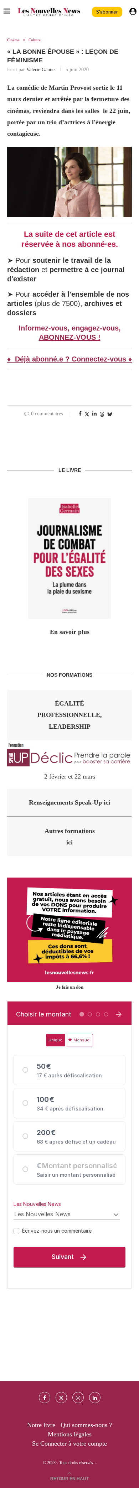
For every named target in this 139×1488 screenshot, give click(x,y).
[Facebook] (44, 1397)
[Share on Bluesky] (109, 414)
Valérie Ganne (40, 69)
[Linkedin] (95, 1397)
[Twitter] (61, 1397)
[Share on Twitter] (86, 414)
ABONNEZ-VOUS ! (70, 337)
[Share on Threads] (101, 414)
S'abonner (107, 12)
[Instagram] (78, 1397)
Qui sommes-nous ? (86, 1425)
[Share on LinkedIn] (94, 414)
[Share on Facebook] (80, 414)
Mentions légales (70, 1434)
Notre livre (41, 1425)
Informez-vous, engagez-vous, (70, 328)
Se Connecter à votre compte (69, 1443)
